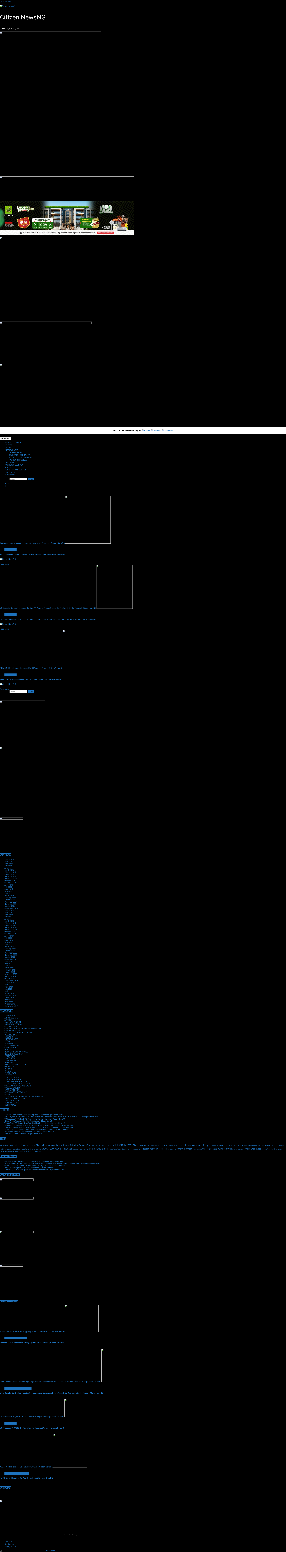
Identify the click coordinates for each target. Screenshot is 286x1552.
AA (1, 1145)
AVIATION (8, 1020)
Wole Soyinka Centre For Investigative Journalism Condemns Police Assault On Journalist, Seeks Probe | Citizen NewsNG (52, 1117)
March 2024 (9, 921)
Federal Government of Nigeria (195, 1145)
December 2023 (10, 927)
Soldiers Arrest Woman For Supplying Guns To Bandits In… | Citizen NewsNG (34, 1115)
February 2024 (10, 923)
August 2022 (9, 961)
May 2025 (8, 891)
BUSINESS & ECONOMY (13, 465)
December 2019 (10, 1000)
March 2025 (9, 896)
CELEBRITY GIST (15, 453)
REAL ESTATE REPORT (13, 1079)
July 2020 (8, 985)
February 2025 (10, 898)
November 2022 (10, 955)
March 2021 (9, 968)
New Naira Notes (115, 1149)
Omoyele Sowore (209, 1149)
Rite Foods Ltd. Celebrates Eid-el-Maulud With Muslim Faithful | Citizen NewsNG (36, 1130)
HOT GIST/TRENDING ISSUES (20, 457)
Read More (4, 564)
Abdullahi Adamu (9, 1145)
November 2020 (10, 976)
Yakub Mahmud (24, 1151)
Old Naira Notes (197, 1149)
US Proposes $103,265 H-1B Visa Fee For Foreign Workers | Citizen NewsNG (34, 1119)
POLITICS (8, 445)
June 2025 (8, 889)
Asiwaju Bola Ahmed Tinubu (36, 1145)
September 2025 (11, 883)
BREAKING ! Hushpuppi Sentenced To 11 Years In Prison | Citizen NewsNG (31, 668)
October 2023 (9, 932)
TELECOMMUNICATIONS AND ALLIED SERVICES (23, 1096)
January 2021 (9, 972)
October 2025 (9, 881)
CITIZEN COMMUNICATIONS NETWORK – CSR (22, 1028)
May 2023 (8, 942)
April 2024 (8, 919)
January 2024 (9, 925)
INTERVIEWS (9, 1056)
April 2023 (8, 944)
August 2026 (9, 859)
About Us (8, 1541)
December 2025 (10, 876)
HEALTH (7, 467)
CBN (93, 1145)
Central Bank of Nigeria (103, 1145)
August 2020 (9, 983)
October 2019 (9, 1004)
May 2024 (8, 917)
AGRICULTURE (10, 1016)
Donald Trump (155, 1145)
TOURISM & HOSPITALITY (19, 455)
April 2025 (8, 893)
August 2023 (9, 936)
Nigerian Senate (136, 1149)
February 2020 (10, 995)
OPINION (8, 1069)
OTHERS (7, 1071)
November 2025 (10, 879)
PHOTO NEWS (10, 1073)
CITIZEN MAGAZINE (12, 1031)
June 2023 (8, 940)
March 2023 (9, 946)
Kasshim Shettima (11, 1149)
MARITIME (8, 1062)
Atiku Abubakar (61, 1145)
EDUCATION (9, 462)
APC (17, 1145)
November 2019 (10, 1002)
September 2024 (11, 908)
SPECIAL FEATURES (12, 1088)
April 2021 (8, 966)
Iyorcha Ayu (280, 1145)
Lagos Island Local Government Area (29, 1149)
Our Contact (9, 1544)
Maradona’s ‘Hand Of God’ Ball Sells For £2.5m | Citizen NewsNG (29, 1132)
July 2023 (8, 938)
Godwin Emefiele (250, 1145)
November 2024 (10, 904)
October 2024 (9, 906)
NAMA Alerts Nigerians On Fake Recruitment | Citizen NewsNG (29, 1121)
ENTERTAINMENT (11, 450)
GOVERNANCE (10, 1048)
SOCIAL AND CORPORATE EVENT (17, 1086)
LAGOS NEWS (9, 472)
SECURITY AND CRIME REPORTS (17, 1084)
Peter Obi (227, 1148)
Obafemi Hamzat (183, 1148)
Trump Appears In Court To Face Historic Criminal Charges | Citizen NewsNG (32, 543)
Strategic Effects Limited (12, 1151)
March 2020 (9, 993)
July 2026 (8, 862)
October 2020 (9, 978)
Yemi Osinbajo (35, 1151)
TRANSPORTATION (11, 1101)
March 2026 (9, 870)
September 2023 (11, 934)
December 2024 (10, 902)
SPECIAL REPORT (11, 1090)
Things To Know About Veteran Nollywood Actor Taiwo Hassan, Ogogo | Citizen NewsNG (39, 1125)
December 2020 (10, 974)
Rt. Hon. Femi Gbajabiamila (270, 1149)
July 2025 (8, 887)
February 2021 (10, 970)
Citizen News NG (144, 1145)
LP (71, 1148)
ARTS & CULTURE (11, 1018)
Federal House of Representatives (224, 1145)
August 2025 (9, 885)
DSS (175, 1145)
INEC (274, 1145)
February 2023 (10, 949)
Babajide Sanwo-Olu (80, 1145)
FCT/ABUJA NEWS (11, 1045)
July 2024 (8, 913)
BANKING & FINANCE (12, 443)
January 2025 (9, 900)
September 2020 (11, 980)
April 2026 (8, 868)
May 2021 (8, 963)
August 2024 (9, 910)
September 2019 (11, 1006)
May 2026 (8, 866)
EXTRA (7, 1041)
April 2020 (8, 991)
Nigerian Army (126, 1149)
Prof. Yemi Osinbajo (238, 1149)
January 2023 (9, 951)
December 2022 (10, 953)
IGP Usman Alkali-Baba (264, 1145)
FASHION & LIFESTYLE (18, 460)
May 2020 (8, 989)
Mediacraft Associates (79, 1149)
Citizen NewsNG (23, 17)
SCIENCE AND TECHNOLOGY (15, 1082)
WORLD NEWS (10, 475)
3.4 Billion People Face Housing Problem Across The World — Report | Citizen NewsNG (38, 1127)
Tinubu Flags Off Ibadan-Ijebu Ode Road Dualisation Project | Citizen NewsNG (34, 1123)
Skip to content (6, 1)
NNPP (164, 1149)
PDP (219, 1148)
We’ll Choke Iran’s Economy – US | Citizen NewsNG (24, 1134)
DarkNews (50, 1551)
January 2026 (9, 874)
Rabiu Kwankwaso (253, 1148)
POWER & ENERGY (11, 1077)
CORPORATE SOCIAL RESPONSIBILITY (19, 1033)
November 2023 (10, 929)
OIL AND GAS (9, 1067)
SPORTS (7, 448)
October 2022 (9, 957)
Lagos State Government (55, 1148)
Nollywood (171, 1149)
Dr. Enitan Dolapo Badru (167, 1145)
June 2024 (8, 915)
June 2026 (8, 864)
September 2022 (11, 959)
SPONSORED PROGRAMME (15, 1092)
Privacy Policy (10, 1546)
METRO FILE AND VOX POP (15, 470)
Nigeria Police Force (152, 1148)
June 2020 (8, 987)
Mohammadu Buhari (97, 1148)
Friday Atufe (239, 1145)
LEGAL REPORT (10, 1060)
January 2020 (9, 997)
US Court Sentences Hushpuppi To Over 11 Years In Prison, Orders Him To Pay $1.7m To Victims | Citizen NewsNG (48, 608)
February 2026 (10, 872)
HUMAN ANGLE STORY (13, 1054)
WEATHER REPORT (11, 1103)
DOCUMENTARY (10, 1035)
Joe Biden (3, 1149)
